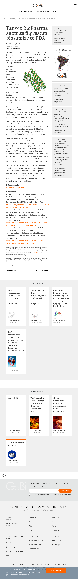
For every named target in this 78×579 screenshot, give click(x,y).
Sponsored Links (35, 545)
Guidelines (10, 547)
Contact (64, 564)
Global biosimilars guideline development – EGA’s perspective (61, 126)
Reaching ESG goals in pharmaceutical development (61, 32)
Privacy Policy (39, 496)
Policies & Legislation (14, 551)
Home (4, 19)
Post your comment (15, 48)
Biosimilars (11, 19)
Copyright (56, 564)
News (18, 19)
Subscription (57, 540)
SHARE (7, 475)
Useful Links (34, 553)
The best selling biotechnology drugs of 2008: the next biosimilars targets (61, 119)
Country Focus (12, 543)
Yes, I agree (56, 570)
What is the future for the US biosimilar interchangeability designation (61, 39)
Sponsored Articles (36, 540)
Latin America (11, 524)
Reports (9, 555)
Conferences (34, 536)
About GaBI (57, 114)
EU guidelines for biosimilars (59, 131)
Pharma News (34, 549)
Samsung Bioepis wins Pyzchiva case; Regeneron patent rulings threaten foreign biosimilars (61, 91)
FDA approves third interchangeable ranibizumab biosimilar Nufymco (61, 152)
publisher (35, 253)
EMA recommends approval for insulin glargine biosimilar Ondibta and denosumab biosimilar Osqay (61, 172)
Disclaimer (47, 564)
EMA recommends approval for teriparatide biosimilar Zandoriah (62, 145)
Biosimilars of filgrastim (15, 188)
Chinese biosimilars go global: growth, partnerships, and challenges (61, 100)
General (32, 522)
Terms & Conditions (35, 564)
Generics (32, 518)
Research (32, 530)
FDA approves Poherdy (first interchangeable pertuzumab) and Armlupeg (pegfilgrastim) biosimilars (61, 298)
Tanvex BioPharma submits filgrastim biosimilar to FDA (38, 19)
